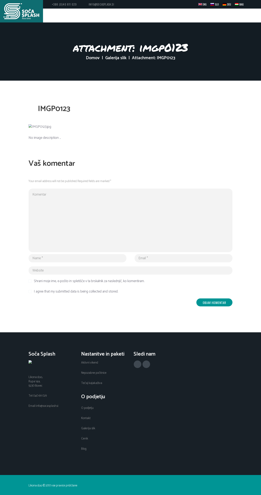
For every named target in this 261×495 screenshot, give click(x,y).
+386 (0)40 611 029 (64, 4)
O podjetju (87, 408)
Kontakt (86, 418)
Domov (93, 58)
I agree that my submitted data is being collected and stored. (76, 291)
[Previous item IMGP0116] (79, 127)
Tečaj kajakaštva (91, 383)
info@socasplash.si (101, 4)
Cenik (84, 438)
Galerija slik (115, 58)
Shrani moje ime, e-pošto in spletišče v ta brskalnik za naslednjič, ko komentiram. (89, 281)
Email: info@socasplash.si (43, 406)
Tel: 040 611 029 (38, 395)
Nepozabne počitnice (93, 372)
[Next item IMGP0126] (181, 127)
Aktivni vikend (89, 362)
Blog (83, 448)
